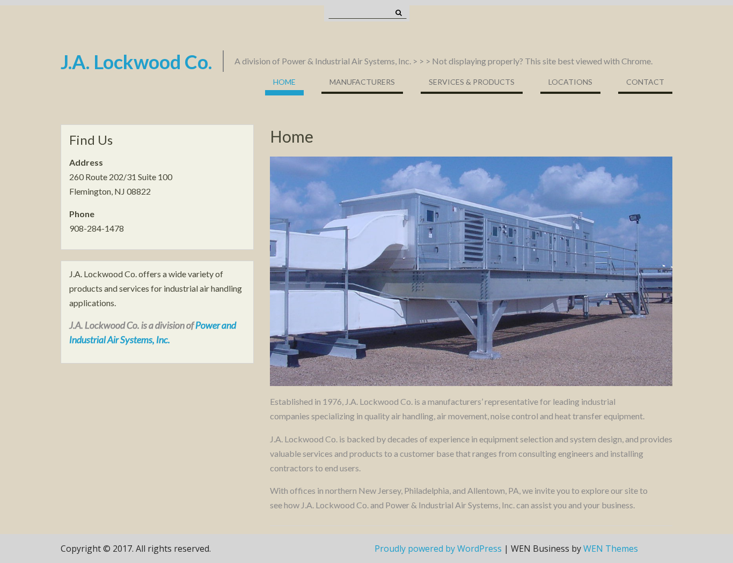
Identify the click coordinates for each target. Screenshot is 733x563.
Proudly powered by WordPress (438, 548)
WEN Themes (610, 548)
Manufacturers (362, 81)
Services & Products (472, 81)
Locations (570, 81)
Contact (645, 81)
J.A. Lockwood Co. (136, 61)
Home (284, 81)
